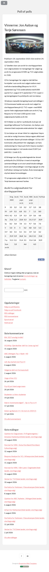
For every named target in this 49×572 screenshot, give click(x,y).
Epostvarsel (9, 319)
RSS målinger (9, 313)
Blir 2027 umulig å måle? (13, 337)
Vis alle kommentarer (12, 419)
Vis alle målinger (10, 537)
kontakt (22, 279)
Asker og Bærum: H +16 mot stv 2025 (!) (20, 411)
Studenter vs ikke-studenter (15, 394)
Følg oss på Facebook (12, 310)
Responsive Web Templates (28, 563)
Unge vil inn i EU (10, 378)
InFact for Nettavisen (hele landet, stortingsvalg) (23, 510)
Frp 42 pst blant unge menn (14, 386)
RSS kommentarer (11, 316)
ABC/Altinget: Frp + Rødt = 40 (16, 354)
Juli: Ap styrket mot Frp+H (14, 362)
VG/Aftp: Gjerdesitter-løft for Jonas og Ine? (21, 345)
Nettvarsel (8, 323)
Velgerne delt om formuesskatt (16, 370)
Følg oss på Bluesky (12, 307)
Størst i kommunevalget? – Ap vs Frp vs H (20, 403)
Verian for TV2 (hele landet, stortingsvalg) (20, 479)
